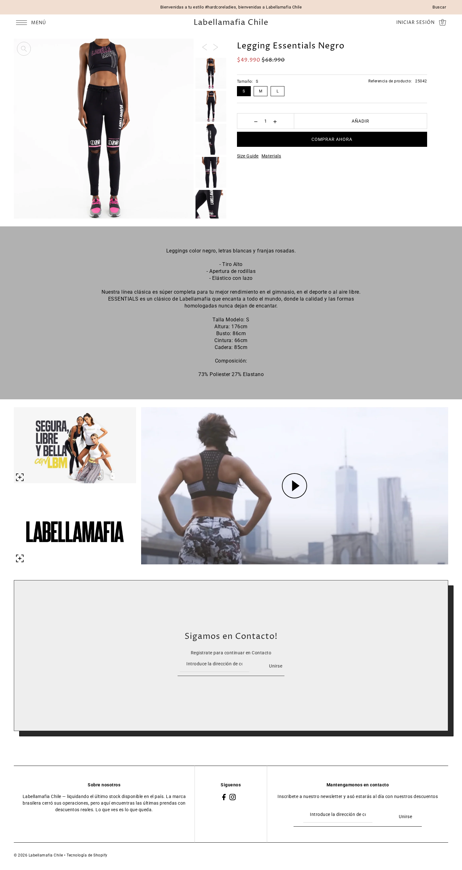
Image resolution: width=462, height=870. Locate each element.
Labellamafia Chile (231, 23)
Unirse (275, 665)
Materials (271, 155)
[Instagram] (232, 796)
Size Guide (248, 155)
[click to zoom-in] (24, 49)
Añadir (360, 121)
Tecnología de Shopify (87, 855)
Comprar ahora (331, 139)
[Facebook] (224, 796)
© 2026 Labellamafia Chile (38, 855)
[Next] (215, 46)
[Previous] (204, 46)
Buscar (439, 7)
